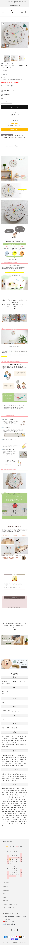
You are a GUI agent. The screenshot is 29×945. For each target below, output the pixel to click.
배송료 (12, 79)
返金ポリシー (6, 893)
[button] (3, 11)
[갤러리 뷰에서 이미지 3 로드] (22, 58)
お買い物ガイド (14, 115)
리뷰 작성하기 (14, 129)
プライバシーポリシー (8, 907)
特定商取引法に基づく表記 (10, 904)
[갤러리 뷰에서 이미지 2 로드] (14, 58)
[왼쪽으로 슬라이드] (11, 53)
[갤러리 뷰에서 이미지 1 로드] (7, 58)
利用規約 (5, 900)
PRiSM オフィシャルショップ (12, 942)
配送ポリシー (6, 897)
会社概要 (5, 886)
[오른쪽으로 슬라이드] (18, 53)
